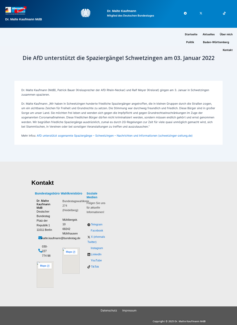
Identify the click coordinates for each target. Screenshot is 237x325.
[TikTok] (222, 13)
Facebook (96, 230)
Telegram (96, 224)
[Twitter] (198, 13)
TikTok (94, 266)
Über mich (226, 34)
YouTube (96, 260)
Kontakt (228, 50)
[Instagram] (206, 13)
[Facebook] (191, 13)
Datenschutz (109, 310)
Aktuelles (209, 34)
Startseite (191, 34)
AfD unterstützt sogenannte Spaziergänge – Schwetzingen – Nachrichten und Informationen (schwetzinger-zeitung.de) (115, 135)
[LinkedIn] (214, 13)
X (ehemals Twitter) (96, 239)
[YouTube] (230, 13)
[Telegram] (183, 13)
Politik (190, 42)
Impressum (129, 310)
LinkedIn (95, 254)
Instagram (96, 248)
